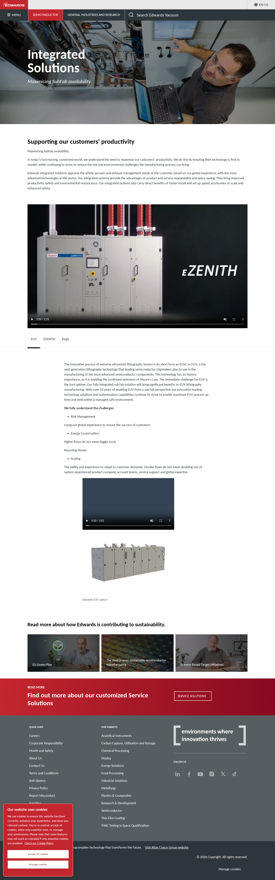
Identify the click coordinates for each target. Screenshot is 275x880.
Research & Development (118, 803)
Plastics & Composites (116, 796)
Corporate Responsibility (46, 743)
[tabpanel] (138, 483)
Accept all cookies (38, 854)
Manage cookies (230, 869)
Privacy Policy (38, 788)
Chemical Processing (115, 751)
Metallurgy (108, 788)
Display (106, 758)
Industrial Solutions (114, 781)
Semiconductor (111, 811)
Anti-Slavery (37, 781)
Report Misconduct (42, 796)
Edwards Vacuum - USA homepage (14, 4)
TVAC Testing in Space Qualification (125, 825)
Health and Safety (41, 751)
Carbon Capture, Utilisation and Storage (128, 743)
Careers (34, 736)
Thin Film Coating (113, 818)
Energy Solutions (112, 766)
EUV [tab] (34, 339)
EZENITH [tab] (49, 339)
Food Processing (112, 773)
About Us (35, 758)
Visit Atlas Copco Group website (166, 847)
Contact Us (36, 766)
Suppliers (35, 803)
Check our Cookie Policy (39, 843)
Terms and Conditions (43, 773)
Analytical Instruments (116, 736)
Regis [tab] (65, 339)
